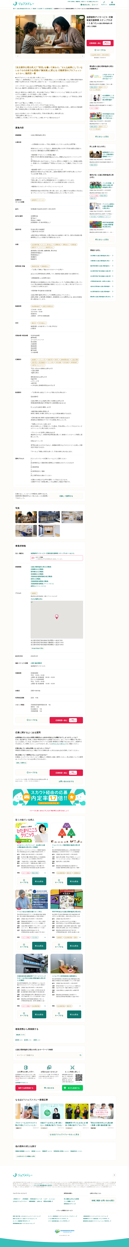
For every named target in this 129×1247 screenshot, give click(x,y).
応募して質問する (66, 496)
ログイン (104, 4)
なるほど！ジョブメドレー (20, 1201)
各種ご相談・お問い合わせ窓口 (103, 1200)
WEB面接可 (74, 362)
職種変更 (78, 1)
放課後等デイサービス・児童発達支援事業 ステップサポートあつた (52, 553)
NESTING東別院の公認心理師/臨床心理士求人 (108, 224)
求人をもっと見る (102, 136)
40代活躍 (58, 362)
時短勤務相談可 (36, 306)
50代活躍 (66, 362)
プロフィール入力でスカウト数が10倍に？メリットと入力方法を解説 (26, 1123)
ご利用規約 (25, 1199)
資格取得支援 (35, 266)
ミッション (52, 1199)
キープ (96, 5)
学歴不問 (34, 362)
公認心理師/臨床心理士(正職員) (41, 567)
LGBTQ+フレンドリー (38, 365)
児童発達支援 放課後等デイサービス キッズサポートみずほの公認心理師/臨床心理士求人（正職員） (31, 978)
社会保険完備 (35, 244)
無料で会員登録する (25, 1088)
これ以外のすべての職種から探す (25, 1156)
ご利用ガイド (83, 1)
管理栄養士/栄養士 (61, 1151)
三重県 (36, 1040)
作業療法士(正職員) (37, 569)
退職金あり (66, 244)
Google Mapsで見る (37, 648)
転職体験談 (32, 1201)
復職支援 (73, 244)
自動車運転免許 (65, 359)
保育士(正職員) (36, 579)
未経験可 (34, 359)
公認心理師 (75, 359)
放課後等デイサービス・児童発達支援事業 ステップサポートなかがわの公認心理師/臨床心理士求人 (108, 154)
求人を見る (39, 881)
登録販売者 (76, 1151)
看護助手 (47, 1151)
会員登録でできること (21, 1082)
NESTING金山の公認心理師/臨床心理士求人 (66, 912)
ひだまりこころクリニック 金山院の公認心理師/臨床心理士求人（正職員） (31, 846)
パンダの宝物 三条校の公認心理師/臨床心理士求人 (108, 185)
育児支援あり (42, 323)
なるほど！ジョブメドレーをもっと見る (64, 1134)
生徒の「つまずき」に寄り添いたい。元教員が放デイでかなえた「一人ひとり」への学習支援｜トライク (51, 1123)
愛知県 (20, 1035)
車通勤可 (34, 593)
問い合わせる (49, 1088)
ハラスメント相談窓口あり (45, 247)
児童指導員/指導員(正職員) (39, 581)
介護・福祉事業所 (36, 663)
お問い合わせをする (66, 781)
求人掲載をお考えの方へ (93, 1)
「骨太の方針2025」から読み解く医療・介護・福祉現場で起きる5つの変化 (101, 1123)
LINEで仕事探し (71, 1)
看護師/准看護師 (22, 1151)
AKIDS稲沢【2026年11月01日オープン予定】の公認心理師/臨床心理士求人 (108, 116)
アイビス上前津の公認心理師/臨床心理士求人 (108, 206)
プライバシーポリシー (59, 744)
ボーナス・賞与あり (46, 244)
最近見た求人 (86, 5)
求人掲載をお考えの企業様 (71, 1199)
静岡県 (19, 1040)
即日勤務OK (42, 362)
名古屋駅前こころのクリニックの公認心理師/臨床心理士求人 (108, 97)
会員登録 (112, 4)
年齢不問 (49, 359)
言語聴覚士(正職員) (37, 574)
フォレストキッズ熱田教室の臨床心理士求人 (66, 846)
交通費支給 (57, 244)
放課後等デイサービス (38, 200)
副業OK (34, 247)
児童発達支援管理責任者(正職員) (41, 576)
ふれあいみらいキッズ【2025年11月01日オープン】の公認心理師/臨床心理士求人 (108, 76)
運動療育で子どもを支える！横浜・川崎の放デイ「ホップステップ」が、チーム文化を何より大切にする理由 (76, 1123)
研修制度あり (45, 266)
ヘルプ (45, 1199)
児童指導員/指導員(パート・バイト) (42, 584)
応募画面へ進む (99, 43)
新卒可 (56, 359)
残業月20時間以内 (48, 306)
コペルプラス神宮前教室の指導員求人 (64, 976)
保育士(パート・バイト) (38, 586)
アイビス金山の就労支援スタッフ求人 (29, 912)
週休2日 (34, 323)
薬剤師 (36, 1151)
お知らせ (39, 1201)
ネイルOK (51, 362)
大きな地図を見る (36, 599)
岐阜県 (27, 1040)
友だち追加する (74, 1088)
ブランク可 (42, 359)
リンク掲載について (69, 1201)
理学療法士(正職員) (37, 572)
